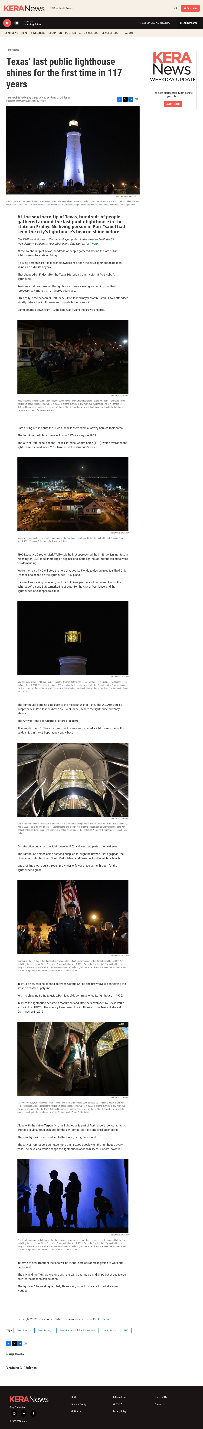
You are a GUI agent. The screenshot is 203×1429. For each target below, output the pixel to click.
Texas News (12, 49)
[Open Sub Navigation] (121, 33)
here (95, 243)
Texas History (45, 1330)
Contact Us (160, 1404)
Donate (192, 8)
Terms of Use (161, 1397)
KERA (74, 1397)
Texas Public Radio (97, 1319)
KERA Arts (76, 1411)
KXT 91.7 (117, 1404)
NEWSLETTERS (110, 33)
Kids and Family (78, 1404)
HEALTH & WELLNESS (33, 33)
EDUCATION (55, 33)
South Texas (109, 1330)
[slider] (21, 23)
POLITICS (70, 33)
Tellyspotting (119, 1397)
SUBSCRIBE (172, 104)
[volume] (16, 23)
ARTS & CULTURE (88, 33)
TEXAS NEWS (10, 33)
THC (126, 1330)
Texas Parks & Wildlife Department (77, 1330)
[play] (7, 23)
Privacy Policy (119, 1411)
